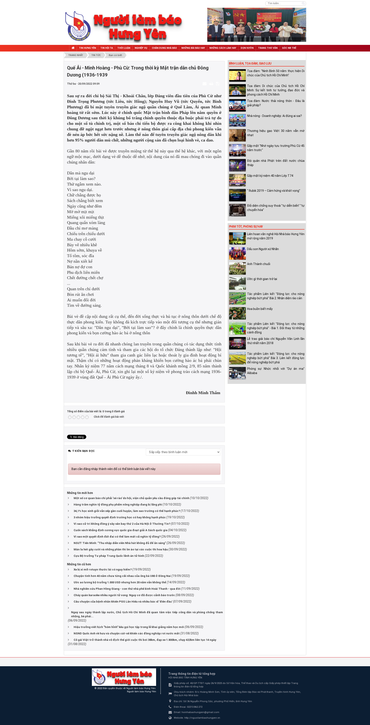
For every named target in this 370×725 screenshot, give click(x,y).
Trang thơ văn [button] (268, 48)
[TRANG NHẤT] (73, 48)
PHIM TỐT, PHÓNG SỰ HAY (246, 226)
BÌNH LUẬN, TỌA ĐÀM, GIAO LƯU (250, 63)
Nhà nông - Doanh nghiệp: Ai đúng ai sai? (274, 116)
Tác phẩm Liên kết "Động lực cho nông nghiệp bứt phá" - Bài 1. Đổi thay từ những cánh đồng (275, 328)
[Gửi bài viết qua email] (205, 83)
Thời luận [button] (123, 48)
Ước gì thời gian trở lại (262, 279)
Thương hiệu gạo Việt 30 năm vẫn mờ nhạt (275, 133)
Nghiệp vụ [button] (141, 48)
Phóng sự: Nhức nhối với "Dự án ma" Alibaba (275, 371)
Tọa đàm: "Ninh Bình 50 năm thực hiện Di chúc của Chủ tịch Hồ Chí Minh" (275, 73)
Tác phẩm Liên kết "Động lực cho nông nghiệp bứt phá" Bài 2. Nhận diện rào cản (275, 296)
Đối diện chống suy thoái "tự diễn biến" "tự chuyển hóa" (275, 208)
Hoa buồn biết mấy (260, 309)
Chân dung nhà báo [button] (164, 48)
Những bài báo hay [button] (193, 48)
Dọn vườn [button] (247, 48)
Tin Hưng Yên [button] (87, 48)
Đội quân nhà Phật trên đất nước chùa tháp (275, 163)
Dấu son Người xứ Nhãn (263, 249)
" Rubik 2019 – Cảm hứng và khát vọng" (273, 190)
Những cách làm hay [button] (222, 48)
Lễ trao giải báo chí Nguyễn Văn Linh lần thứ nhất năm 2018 (275, 341)
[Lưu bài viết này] (218, 83)
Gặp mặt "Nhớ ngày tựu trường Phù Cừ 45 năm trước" (275, 148)
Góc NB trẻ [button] (289, 48)
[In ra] (211, 83)
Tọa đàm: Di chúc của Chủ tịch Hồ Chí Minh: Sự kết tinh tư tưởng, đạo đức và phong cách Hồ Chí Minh (275, 90)
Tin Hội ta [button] (106, 48)
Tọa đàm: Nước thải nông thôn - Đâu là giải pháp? (275, 103)
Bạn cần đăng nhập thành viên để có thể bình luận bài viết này (113, 469)
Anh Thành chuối (258, 264)
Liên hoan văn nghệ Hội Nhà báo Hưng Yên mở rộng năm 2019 (275, 236)
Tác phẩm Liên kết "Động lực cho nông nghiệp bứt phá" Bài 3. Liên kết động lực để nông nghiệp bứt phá (275, 358)
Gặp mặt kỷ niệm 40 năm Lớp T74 (270, 175)
